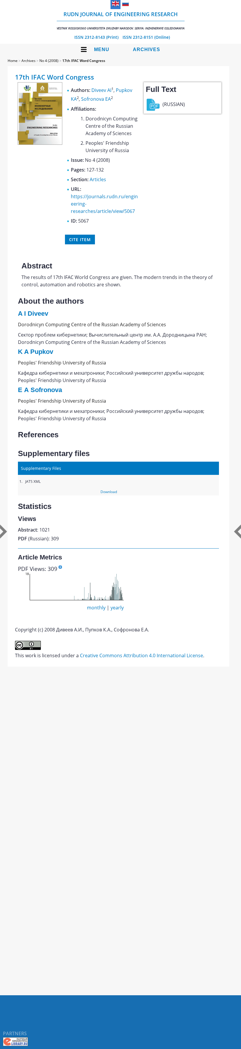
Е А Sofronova (40, 390)
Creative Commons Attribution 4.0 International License (141, 655)
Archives (146, 49)
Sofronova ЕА (96, 99)
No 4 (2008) (48, 60)
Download (109, 491)
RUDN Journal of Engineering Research (121, 20)
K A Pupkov (35, 351)
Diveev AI (101, 90)
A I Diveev (33, 313)
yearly (117, 607)
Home (13, 60)
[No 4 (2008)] (40, 143)
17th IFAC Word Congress (83, 60)
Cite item (80, 239)
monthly (96, 607)
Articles (98, 179)
